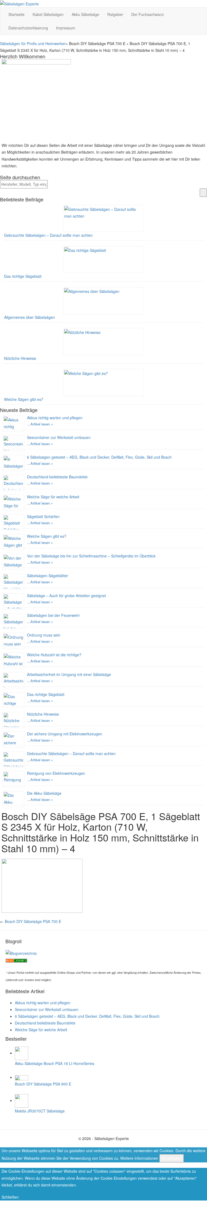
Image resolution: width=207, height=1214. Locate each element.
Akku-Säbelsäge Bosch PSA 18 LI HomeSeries (54, 1063)
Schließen (10, 1197)
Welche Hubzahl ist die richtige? (54, 654)
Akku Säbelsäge (85, 14)
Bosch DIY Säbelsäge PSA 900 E (43, 1084)
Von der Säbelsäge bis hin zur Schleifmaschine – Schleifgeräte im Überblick (91, 556)
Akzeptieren (171, 1158)
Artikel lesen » (41, 424)
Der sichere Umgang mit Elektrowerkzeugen (64, 733)
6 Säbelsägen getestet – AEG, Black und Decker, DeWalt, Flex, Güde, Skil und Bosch (99, 457)
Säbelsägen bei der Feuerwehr (53, 615)
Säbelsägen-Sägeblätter (47, 575)
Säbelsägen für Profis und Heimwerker (33, 43)
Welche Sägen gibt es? (23, 399)
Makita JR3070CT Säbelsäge (40, 1111)
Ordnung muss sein (43, 635)
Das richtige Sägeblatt (23, 276)
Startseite (16, 14)
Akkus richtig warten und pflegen (54, 417)
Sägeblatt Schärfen (43, 516)
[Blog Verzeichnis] (16, 960)
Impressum (65, 28)
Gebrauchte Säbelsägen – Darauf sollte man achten (48, 235)
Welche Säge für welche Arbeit (53, 496)
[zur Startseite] (19, 3)
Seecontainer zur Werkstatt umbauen (59, 437)
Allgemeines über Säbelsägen (29, 317)
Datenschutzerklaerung (28, 28)
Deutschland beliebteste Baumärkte (57, 476)
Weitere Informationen (139, 1158)
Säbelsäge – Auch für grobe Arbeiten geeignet (66, 595)
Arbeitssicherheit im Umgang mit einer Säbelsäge (69, 674)
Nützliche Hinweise (20, 358)
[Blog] (21, 952)
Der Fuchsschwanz (147, 14)
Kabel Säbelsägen (48, 14)
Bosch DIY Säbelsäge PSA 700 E (33, 921)
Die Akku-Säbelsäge (44, 793)
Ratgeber (115, 14)
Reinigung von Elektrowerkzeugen (56, 773)
